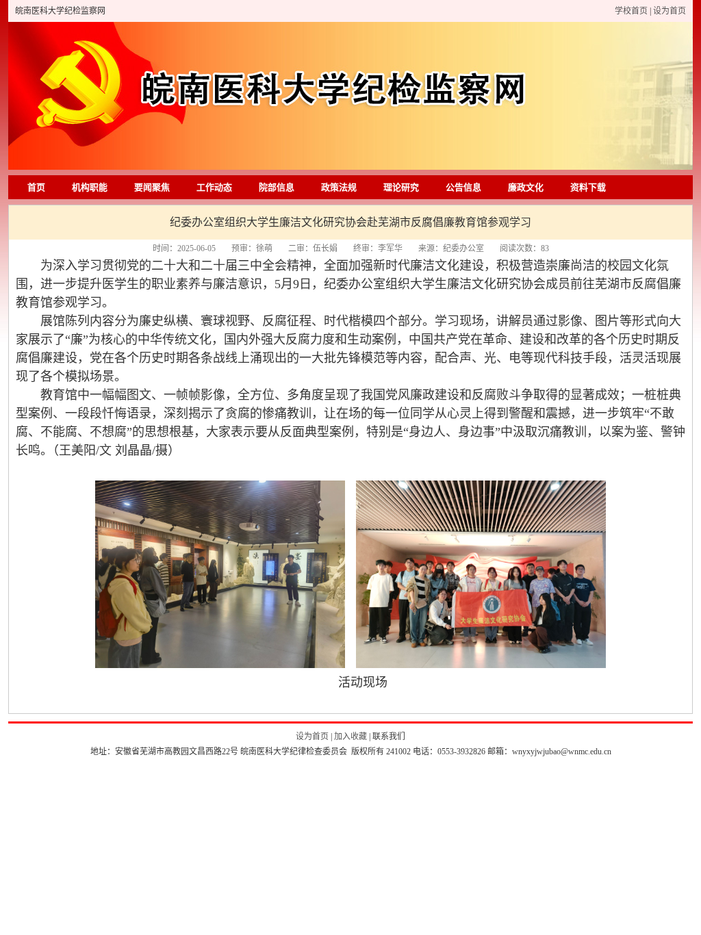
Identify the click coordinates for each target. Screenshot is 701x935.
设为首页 (669, 11)
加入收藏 (351, 736)
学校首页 (632, 11)
